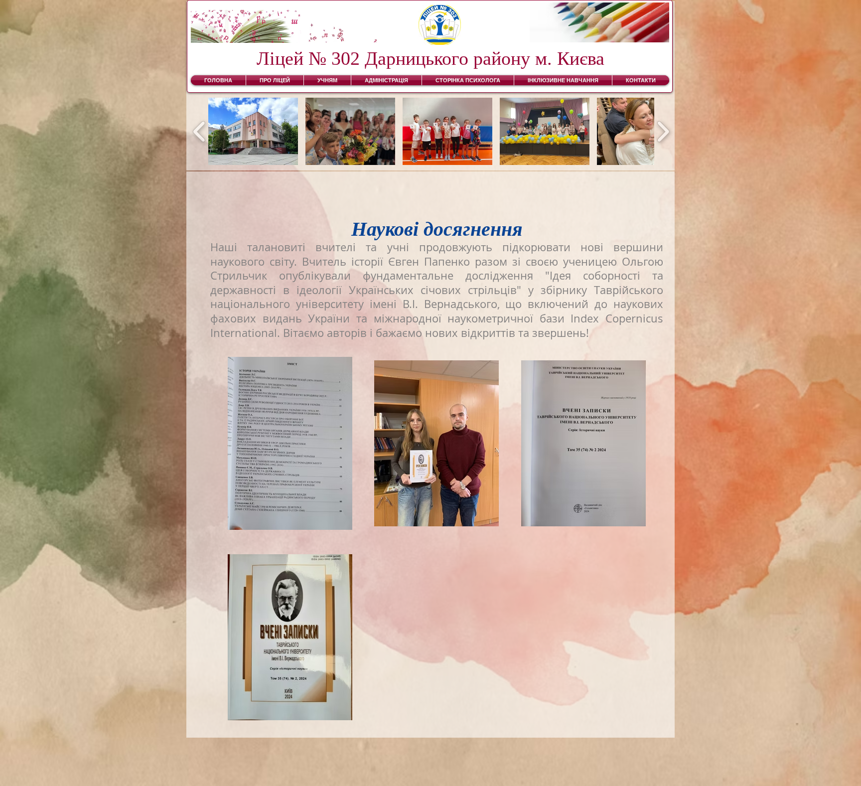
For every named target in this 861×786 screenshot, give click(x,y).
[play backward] (199, 131)
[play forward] (663, 131)
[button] (253, 131)
